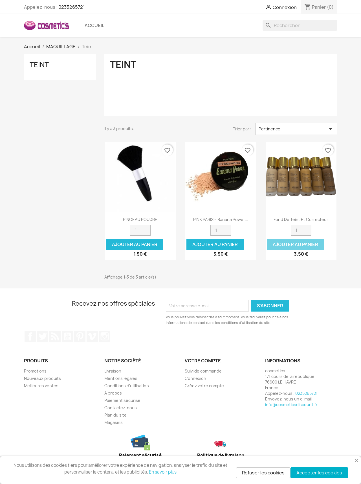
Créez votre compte (204, 385)
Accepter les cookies (319, 473)
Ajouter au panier (134, 244)
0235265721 (71, 7)
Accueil (94, 25)
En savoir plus (163, 472)
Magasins (113, 422)
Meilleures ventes (41, 385)
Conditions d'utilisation (126, 385)
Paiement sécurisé (122, 400)
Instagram (104, 336)
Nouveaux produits (42, 378)
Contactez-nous (120, 407)
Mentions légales (120, 378)
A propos (113, 393)
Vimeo (92, 336)
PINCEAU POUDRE (140, 219)
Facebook (30, 336)
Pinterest (79, 336)
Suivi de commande (203, 371)
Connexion (195, 378)
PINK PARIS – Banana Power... (220, 219)
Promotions (35, 371)
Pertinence (296, 129)
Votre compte (203, 361)
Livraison (112, 371)
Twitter (42, 336)
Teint (39, 64)
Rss (55, 336)
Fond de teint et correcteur (301, 219)
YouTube (67, 336)
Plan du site (115, 415)
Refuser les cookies (263, 473)
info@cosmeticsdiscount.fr (291, 404)
